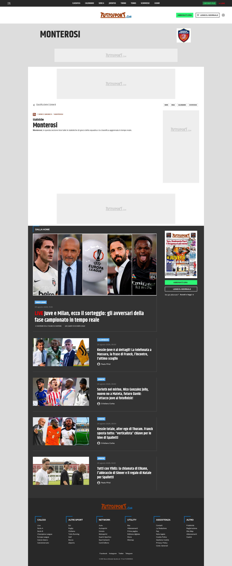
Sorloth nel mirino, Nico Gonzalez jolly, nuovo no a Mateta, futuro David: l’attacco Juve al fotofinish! (123, 393)
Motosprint (103, 534)
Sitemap (130, 540)
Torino (123, 3)
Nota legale (160, 534)
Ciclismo (71, 531)
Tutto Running (73, 534)
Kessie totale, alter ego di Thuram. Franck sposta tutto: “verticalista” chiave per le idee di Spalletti (125, 433)
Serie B (40, 531)
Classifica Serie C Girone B (46, 104)
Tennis (133, 3)
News (166, 105)
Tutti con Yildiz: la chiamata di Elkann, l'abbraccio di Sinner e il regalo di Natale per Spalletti (124, 472)
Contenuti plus (209, 3)
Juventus (112, 3)
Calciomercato (43, 543)
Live (223, 3)
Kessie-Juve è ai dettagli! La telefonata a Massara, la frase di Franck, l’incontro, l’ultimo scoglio (124, 354)
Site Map (189, 531)
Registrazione (191, 528)
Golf (70, 537)
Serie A (101, 3)
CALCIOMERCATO (103, 340)
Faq (157, 531)
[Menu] (9, 3)
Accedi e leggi (186, 295)
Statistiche (193, 105)
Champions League (44, 534)
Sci (69, 525)
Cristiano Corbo (108, 403)
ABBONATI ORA (185, 15)
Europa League (43, 537)
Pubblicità (190, 525)
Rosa (173, 105)
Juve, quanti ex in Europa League (75, 326)
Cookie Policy (161, 537)
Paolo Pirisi (106, 364)
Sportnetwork (104, 540)
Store (129, 537)
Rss (128, 525)
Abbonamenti (132, 528)
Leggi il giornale (209, 15)
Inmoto (101, 531)
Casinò (157, 3)
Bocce (70, 540)
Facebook (103, 553)
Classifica (76, 3)
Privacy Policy (161, 543)
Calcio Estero (42, 540)
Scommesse (145, 3)
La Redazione (161, 528)
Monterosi (58, 114)
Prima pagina (132, 531)
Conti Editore (104, 543)
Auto (101, 525)
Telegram (129, 553)
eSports (71, 543)
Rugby (70, 528)
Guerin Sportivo (105, 537)
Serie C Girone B (45, 114)
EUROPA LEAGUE (41, 302)
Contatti (159, 525)
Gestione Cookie (162, 540)
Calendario (89, 3)
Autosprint (103, 528)
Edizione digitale (133, 534)
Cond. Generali (162, 546)
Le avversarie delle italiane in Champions (48, 326)
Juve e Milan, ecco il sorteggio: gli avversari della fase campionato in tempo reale (89, 317)
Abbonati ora (180, 282)
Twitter (121, 553)
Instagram (113, 553)
